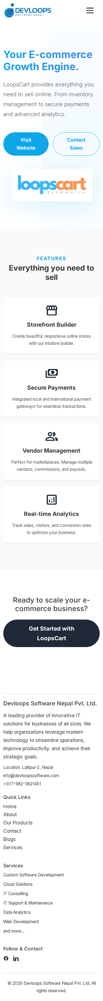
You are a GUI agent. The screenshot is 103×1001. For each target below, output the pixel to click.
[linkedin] (16, 958)
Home (9, 806)
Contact (12, 831)
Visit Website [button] (25, 144)
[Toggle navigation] (90, 10)
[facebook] (6, 958)
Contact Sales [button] (76, 144)
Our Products (18, 823)
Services (13, 847)
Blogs (9, 839)
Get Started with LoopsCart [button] (51, 633)
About (10, 814)
